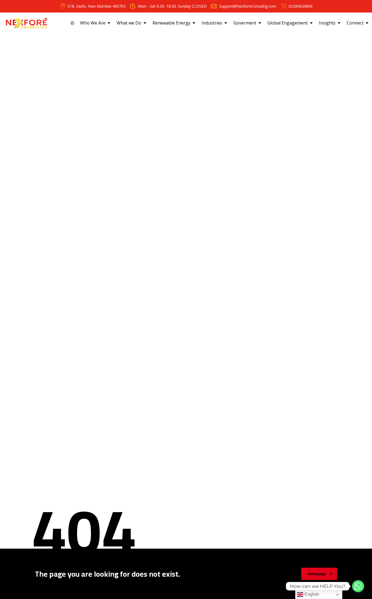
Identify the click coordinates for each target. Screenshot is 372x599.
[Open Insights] (339, 23)
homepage (317, 573)
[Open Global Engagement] (311, 23)
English (311, 594)
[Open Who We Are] (109, 23)
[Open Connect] (367, 23)
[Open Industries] (226, 23)
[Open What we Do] (145, 23)
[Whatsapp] (358, 586)
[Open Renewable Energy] (194, 23)
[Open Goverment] (260, 23)
